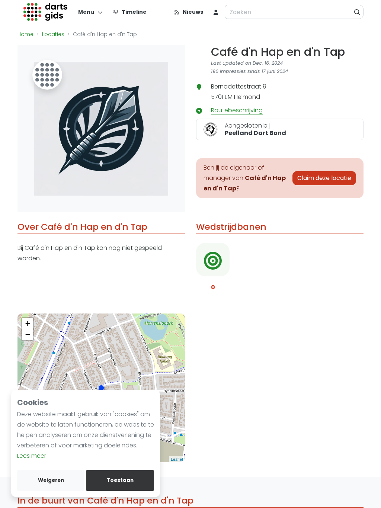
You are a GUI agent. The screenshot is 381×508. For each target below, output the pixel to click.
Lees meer (31, 455)
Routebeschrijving (237, 110)
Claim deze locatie (324, 178)
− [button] (27, 334)
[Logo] (45, 12)
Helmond (247, 97)
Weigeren (51, 480)
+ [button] (27, 323)
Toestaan (120, 480)
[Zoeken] (357, 12)
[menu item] (215, 11)
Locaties (53, 34)
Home (25, 34)
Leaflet (177, 459)
